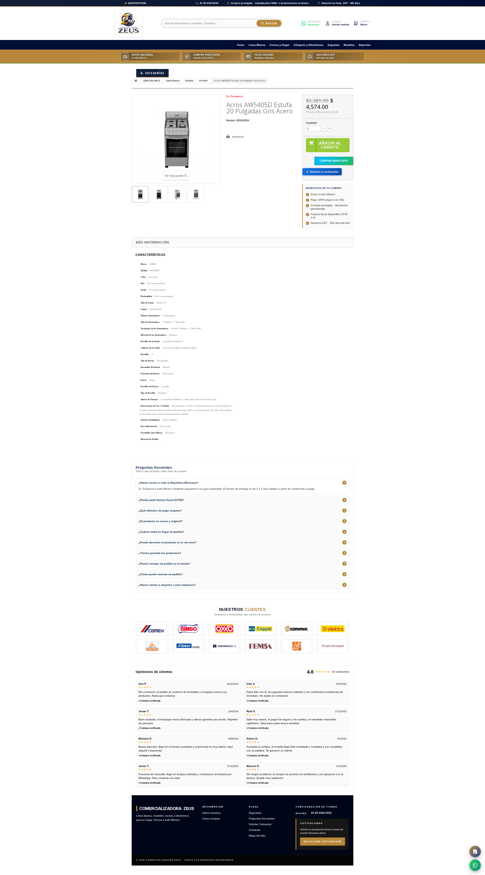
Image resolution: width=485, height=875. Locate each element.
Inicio (240, 45)
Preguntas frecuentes (262, 818)
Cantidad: (311, 122)
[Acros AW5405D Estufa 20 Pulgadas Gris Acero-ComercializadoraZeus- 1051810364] (140, 194)
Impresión (238, 136)
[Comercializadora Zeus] (128, 23)
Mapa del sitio (257, 835)
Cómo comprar (211, 818)
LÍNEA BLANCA (151, 80)
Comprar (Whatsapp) (333, 160)
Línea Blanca (257, 45)
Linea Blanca (173, 80)
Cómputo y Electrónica (308, 45)
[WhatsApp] (475, 865)
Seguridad (255, 813)
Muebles (349, 45)
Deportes (365, 45)
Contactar (254, 830)
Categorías (152, 73)
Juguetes (333, 45)
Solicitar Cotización (260, 824)
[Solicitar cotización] (475, 851)
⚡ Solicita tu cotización (322, 171)
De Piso (203, 80)
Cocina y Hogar (279, 45)
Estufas (189, 80)
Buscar (271, 23)
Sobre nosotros (211, 813)
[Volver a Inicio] (135, 80)
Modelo (230, 120)
